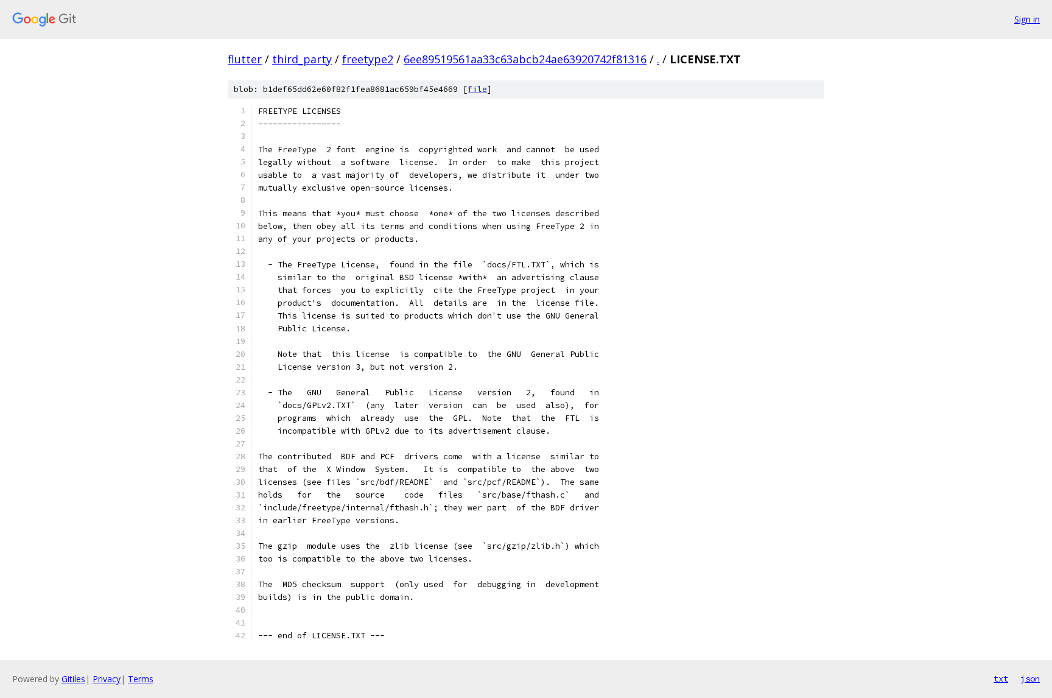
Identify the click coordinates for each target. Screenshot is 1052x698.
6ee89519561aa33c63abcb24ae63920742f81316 (525, 59)
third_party (302, 59)
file (477, 89)
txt (1001, 678)
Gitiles (73, 679)
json (1030, 678)
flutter (245, 59)
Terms (140, 679)
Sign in (1027, 19)
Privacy (107, 679)
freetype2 (367, 59)
